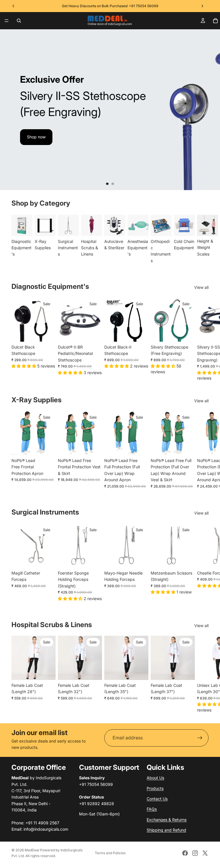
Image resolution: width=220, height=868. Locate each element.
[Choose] (186, 333)
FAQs (152, 809)
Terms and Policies (110, 853)
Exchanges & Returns (166, 819)
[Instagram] (195, 853)
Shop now (36, 136)
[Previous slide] (9, 109)
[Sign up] (200, 738)
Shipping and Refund (166, 830)
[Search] (19, 20)
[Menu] (6, 20)
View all (201, 287)
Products (155, 788)
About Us (155, 777)
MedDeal (32, 850)
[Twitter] (205, 853)
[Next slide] (211, 109)
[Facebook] (185, 853)
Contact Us (157, 798)
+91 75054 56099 (143, 6)
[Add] (47, 333)
